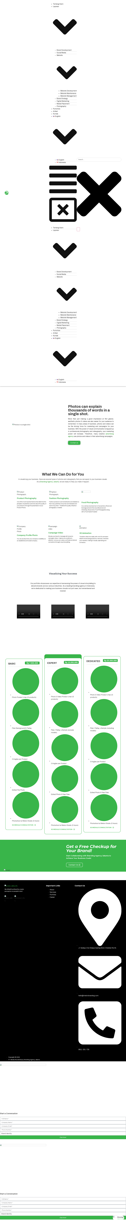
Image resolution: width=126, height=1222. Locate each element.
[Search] (78, 229)
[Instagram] (113, 1058)
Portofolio (56, 109)
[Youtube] (118, 1058)
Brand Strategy (62, 98)
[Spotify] (120, 1058)
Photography (61, 106)
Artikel (55, 111)
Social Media (61, 53)
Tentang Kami (58, 4)
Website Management (68, 96)
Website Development (68, 91)
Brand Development (64, 50)
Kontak (55, 114)
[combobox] (99, 159)
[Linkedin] (115, 1058)
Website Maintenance (68, 93)
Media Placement (63, 104)
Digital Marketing (63, 101)
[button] (63, 194)
